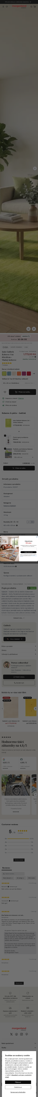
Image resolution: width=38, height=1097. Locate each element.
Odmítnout (18, 1087)
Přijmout (18, 1082)
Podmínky (22, 556)
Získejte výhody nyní (28, 552)
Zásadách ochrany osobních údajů (18, 1076)
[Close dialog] (37, 537)
